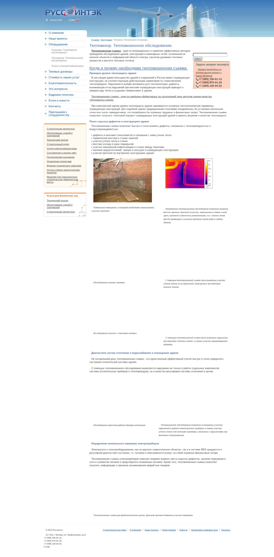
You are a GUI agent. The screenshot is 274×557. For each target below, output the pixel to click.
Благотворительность (63, 83)
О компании (56, 32)
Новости (183, 530)
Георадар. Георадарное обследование (64, 51)
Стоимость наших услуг (64, 77)
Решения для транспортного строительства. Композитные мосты (62, 179)
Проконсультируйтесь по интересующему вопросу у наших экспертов (209, 72)
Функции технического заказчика (64, 165)
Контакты (55, 106)
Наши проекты (58, 38)
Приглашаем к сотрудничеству (59, 114)
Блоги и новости (59, 100)
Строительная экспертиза (61, 129)
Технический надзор (57, 140)
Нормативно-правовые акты (204, 530)
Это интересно (58, 88)
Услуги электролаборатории (67, 66)
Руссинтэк (95, 40)
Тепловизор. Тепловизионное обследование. (67, 59)
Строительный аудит (58, 144)
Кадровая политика (61, 94)
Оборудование (106, 40)
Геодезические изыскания (61, 157)
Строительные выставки (114, 530)
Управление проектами (59, 161)
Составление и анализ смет (62, 153)
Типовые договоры (61, 71)
